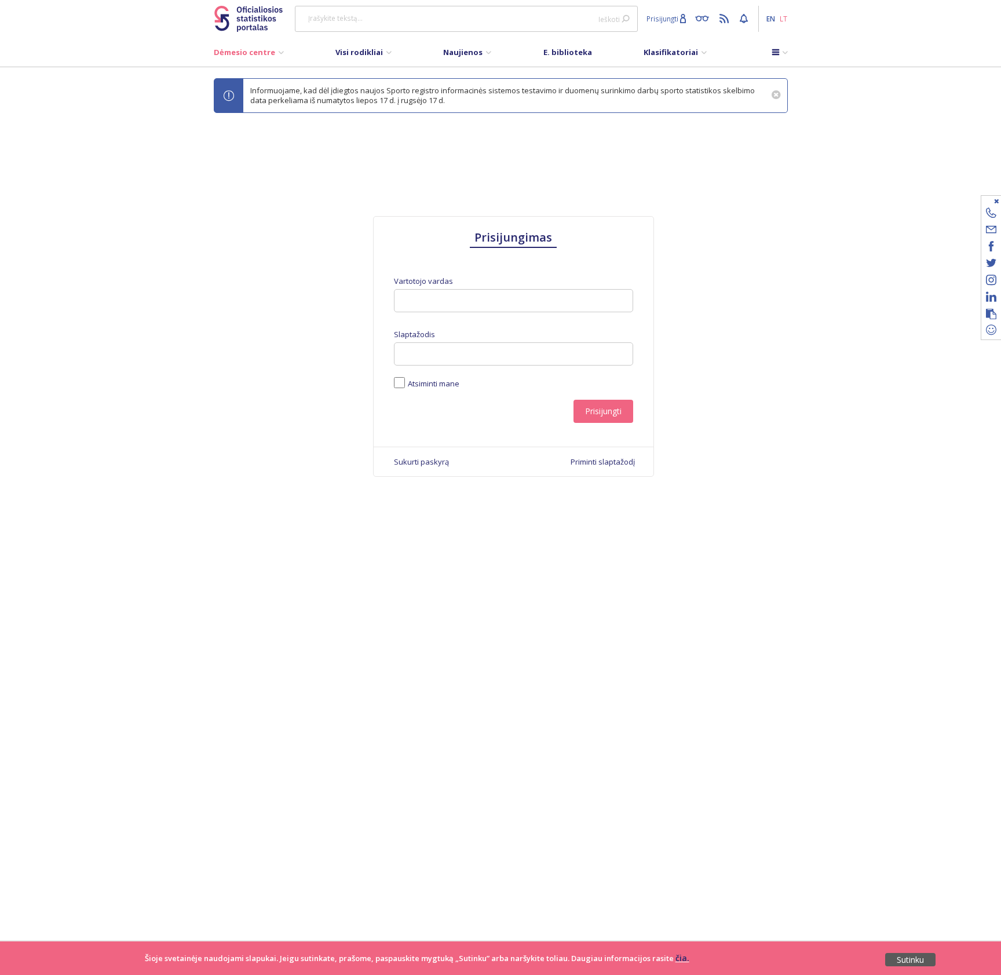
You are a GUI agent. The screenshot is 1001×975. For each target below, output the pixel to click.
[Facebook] (991, 248)
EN (770, 18)
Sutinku (910, 959)
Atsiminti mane (433, 383)
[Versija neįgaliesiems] (704, 18)
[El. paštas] (991, 231)
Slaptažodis (414, 334)
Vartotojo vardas (423, 281)
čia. (682, 957)
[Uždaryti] (984, 200)
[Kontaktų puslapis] (991, 214)
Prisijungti (603, 411)
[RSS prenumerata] (725, 18)
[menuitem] (249, 55)
